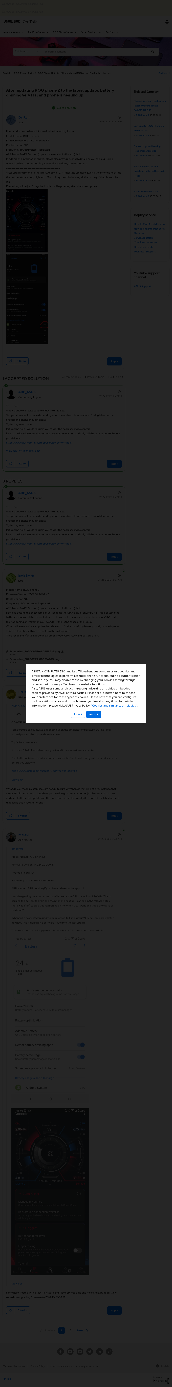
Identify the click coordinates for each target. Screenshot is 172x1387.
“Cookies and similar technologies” (114, 705)
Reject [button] (78, 714)
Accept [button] (93, 714)
